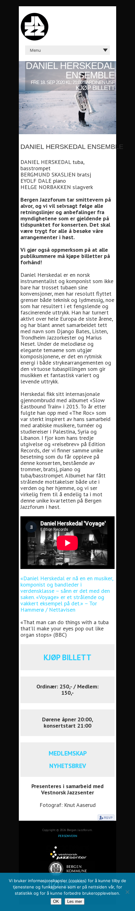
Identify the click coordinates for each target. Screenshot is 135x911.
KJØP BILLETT (67, 657)
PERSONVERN (67, 836)
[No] (127, 892)
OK (56, 901)
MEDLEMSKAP (68, 753)
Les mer (74, 901)
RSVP (106, 817)
